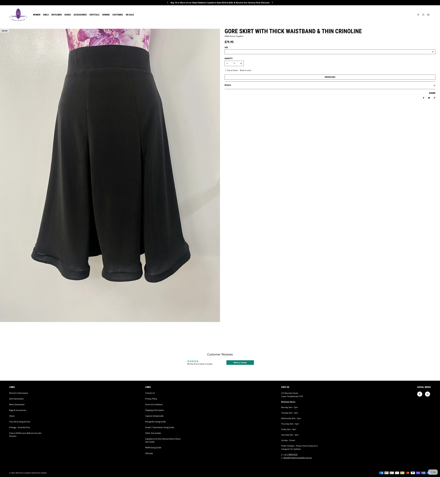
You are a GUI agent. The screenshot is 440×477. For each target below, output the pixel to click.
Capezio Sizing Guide (154, 416)
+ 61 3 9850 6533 (290, 454)
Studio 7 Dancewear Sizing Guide (159, 427)
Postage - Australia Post (19, 427)
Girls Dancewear (16, 398)
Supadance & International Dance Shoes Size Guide (163, 440)
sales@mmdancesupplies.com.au (297, 457)
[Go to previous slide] (168, 2)
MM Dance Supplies (23, 473)
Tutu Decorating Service (19, 421)
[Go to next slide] (272, 2)
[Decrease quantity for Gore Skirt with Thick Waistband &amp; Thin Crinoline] (227, 63)
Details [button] (228, 85)
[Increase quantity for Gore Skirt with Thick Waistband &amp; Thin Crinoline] (241, 63)
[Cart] (428, 14)
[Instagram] (427, 394)
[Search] (418, 14)
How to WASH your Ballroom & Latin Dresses (25, 434)
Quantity (229, 58)
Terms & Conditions (154, 404)
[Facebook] (419, 394)
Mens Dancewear (17, 404)
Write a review (240, 362)
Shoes (12, 416)
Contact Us (150, 393)
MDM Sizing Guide (153, 447)
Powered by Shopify (39, 473)
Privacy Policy (151, 398)
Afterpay (149, 453)
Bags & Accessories (17, 410)
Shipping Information (154, 410)
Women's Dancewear (18, 393)
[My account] (423, 14)
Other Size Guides (153, 433)
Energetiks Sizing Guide (155, 421)
